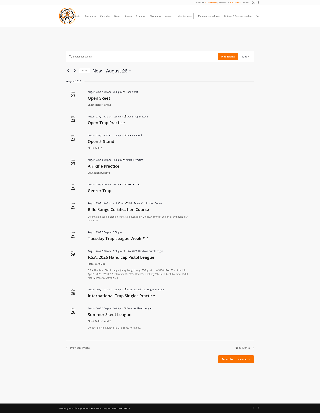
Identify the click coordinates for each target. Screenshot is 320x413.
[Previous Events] (68, 71)
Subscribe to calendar (234, 359)
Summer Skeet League (109, 314)
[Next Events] (75, 71)
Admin (246, 2)
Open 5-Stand (101, 141)
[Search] (257, 16)
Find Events (228, 56)
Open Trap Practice (106, 122)
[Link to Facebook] (258, 2)
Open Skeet (99, 98)
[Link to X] (253, 2)
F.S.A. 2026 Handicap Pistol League (121, 257)
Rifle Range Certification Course (118, 209)
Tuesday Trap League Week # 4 (118, 238)
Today (84, 70)
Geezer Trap (99, 190)
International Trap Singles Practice (121, 295)
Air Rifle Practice (103, 166)
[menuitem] (72, 16)
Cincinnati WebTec (122, 408)
